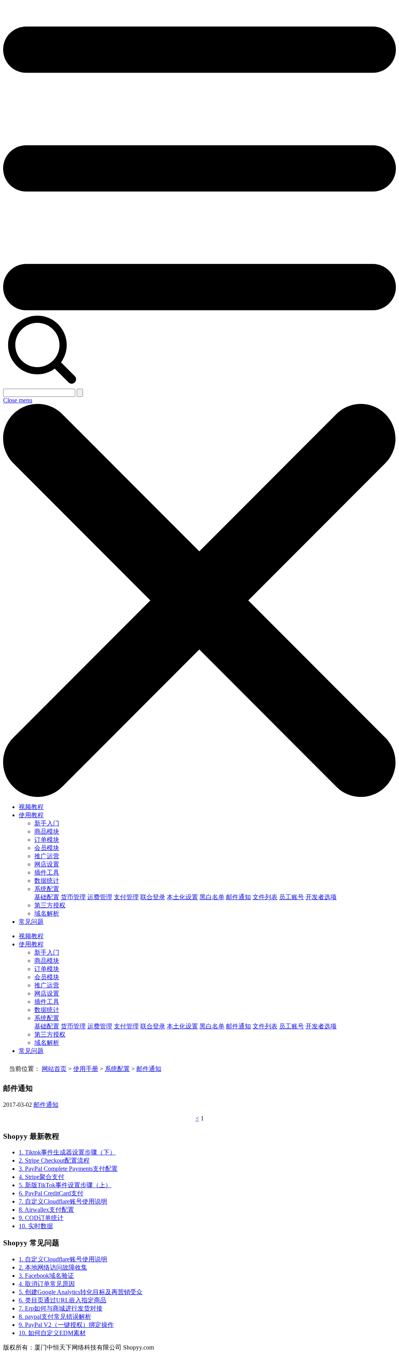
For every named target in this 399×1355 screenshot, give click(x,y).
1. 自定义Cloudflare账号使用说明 (63, 1259)
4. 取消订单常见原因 (47, 1283)
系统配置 (46, 889)
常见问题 (31, 921)
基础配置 (46, 897)
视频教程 (31, 807)
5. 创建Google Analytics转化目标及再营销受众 (81, 1292)
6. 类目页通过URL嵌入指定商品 (62, 1300)
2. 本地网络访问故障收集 (53, 1267)
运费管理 (99, 897)
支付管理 (126, 897)
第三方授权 (49, 905)
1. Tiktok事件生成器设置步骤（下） (67, 1152)
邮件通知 (238, 897)
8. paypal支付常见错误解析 (55, 1316)
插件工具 (46, 872)
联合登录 (152, 897)
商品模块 (46, 831)
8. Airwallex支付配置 (46, 1209)
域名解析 (46, 913)
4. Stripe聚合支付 (41, 1177)
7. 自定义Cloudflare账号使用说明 (63, 1201)
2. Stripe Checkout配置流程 (54, 1160)
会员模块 (46, 848)
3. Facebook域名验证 (46, 1275)
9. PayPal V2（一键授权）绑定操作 (66, 1324)
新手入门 (46, 823)
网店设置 (46, 864)
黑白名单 (212, 897)
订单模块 (46, 839)
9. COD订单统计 (41, 1218)
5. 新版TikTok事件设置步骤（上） (65, 1185)
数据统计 (46, 880)
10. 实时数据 (36, 1226)
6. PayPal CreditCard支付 (51, 1193)
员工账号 (291, 897)
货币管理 (73, 897)
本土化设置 (182, 897)
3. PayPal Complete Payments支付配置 (68, 1168)
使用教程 (31, 815)
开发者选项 (321, 897)
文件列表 (264, 897)
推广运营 (46, 856)
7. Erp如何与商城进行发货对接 (60, 1308)
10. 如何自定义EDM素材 (52, 1333)
